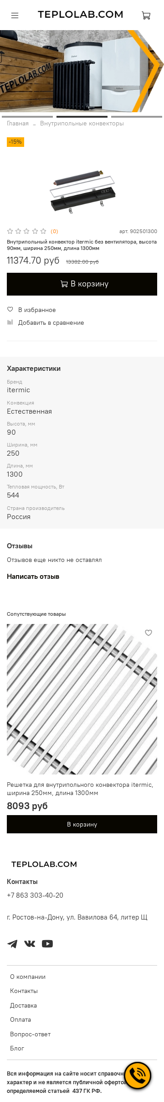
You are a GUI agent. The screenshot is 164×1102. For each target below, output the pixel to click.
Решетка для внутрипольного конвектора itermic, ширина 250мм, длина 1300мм (80, 788)
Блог (17, 1048)
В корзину (82, 824)
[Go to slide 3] (136, 117)
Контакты (24, 991)
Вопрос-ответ (30, 1034)
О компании (28, 976)
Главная (18, 123)
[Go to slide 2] (82, 117)
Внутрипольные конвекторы (82, 123)
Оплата (20, 1019)
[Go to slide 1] (27, 117)
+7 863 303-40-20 (35, 895)
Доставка (23, 1005)
